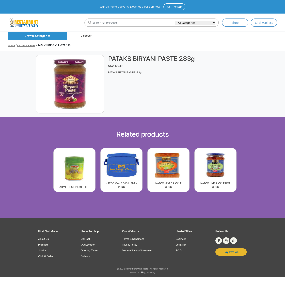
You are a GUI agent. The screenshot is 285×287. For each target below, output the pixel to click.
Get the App (174, 6)
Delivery (85, 256)
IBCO (179, 250)
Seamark (181, 238)
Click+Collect (264, 23)
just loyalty (150, 272)
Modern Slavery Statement (137, 250)
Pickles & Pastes (26, 45)
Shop (235, 23)
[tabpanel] (74, 170)
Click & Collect (46, 256)
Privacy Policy (129, 244)
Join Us (42, 250)
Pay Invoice (231, 252)
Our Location (88, 244)
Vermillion (181, 244)
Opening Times (89, 250)
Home (11, 45)
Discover (86, 35)
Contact (85, 238)
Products (43, 244)
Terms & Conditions (133, 238)
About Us (43, 238)
